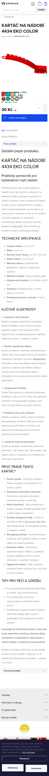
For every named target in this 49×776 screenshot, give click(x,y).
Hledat (41, 9)
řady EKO (17, 226)
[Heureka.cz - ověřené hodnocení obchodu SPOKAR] (25, 729)
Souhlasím (36, 768)
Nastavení (24, 758)
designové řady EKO (35, 521)
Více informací (28, 752)
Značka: (9, 136)
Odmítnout (13, 767)
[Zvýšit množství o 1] (45, 106)
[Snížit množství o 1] (45, 109)
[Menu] (45, 3)
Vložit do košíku (17, 117)
